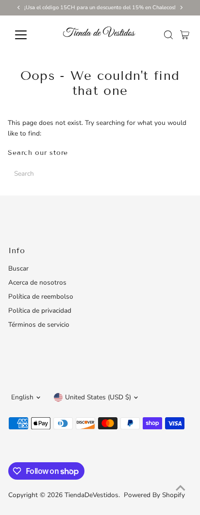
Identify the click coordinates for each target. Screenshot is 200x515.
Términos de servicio (38, 324)
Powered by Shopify (154, 495)
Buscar (18, 268)
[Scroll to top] (180, 488)
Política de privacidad (39, 310)
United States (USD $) (98, 397)
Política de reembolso (40, 296)
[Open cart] (184, 34)
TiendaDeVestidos (91, 495)
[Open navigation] (30, 35)
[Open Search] (168, 34)
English (22, 397)
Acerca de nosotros (37, 282)
